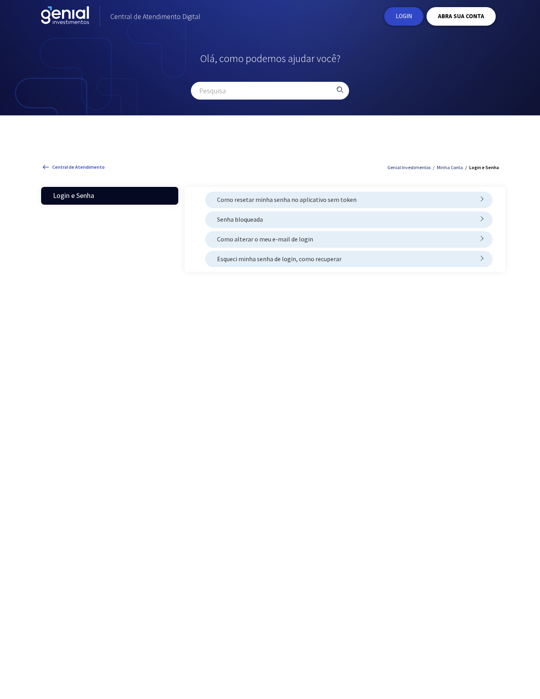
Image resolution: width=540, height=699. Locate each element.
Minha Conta (450, 167)
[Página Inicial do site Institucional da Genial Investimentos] (65, 16)
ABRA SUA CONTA (461, 16)
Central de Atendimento (78, 167)
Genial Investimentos (408, 167)
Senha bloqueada (240, 219)
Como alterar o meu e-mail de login (265, 239)
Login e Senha (484, 167)
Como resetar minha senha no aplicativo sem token (287, 199)
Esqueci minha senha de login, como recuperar (279, 259)
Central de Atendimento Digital (155, 16)
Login (404, 16)
